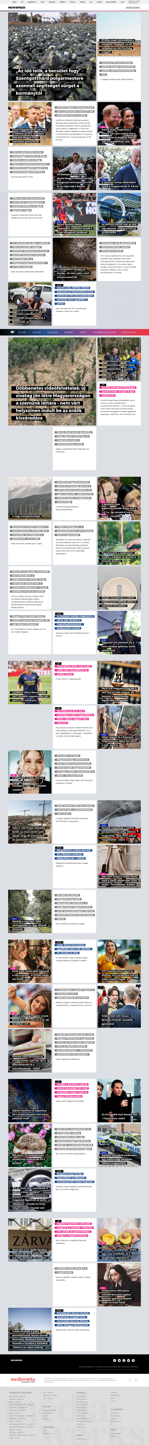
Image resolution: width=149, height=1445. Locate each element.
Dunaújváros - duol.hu (17, 1410)
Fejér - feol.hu (14, 1413)
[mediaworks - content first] (23, 1380)
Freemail (63, 2)
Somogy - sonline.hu (16, 1432)
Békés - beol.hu (15, 1402)
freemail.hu (115, 1413)
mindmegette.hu (83, 1413)
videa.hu (114, 1418)
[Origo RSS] (133, 1360)
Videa (42, 2)
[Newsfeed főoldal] (16, 1360)
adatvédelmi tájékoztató (86, 1367)
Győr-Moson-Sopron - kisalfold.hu (21, 1416)
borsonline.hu (82, 1439)
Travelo (72, 2)
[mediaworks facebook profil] (130, 1380)
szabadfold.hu (48, 1413)
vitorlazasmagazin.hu (84, 1421)
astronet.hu (81, 1396)
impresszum (125, 1367)
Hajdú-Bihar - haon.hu (17, 1418)
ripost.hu (114, 1393)
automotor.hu (82, 1399)
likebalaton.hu (82, 1407)
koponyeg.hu (115, 1416)
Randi (100, 2)
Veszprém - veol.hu (50, 1395)
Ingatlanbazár (111, 2)
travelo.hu (80, 1416)
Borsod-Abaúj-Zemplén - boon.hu (21, 1405)
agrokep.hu (47, 1433)
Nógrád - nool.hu (15, 1430)
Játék (122, 2)
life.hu (113, 1398)
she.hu (113, 1401)
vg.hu (45, 1430)
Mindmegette (32, 2)
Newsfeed (52, 2)
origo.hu (46, 1418)
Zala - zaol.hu (48, 1398)
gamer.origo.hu (82, 1405)
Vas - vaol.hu (48, 1393)
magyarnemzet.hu (49, 1410)
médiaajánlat (134, 1367)
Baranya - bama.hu (16, 1399)
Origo (14, 2)
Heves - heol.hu (15, 1421)
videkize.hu (81, 1424)
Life (22, 2)
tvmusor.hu (81, 1427)
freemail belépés (133, 8)
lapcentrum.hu (116, 1421)
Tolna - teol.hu (14, 1438)
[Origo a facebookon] (114, 1360)
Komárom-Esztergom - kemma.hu (21, 1427)
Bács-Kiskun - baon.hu (17, 1396)
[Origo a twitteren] (119, 1360)
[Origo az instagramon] (123, 1360)
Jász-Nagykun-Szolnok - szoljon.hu (22, 1424)
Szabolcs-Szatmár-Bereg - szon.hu (22, 1435)
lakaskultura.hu (82, 1402)
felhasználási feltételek (102, 1367)
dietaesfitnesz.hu (83, 1418)
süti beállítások (116, 1367)
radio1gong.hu (116, 1433)
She (91, 2)
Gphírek (82, 2)
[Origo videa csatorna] (128, 1360)
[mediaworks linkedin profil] (136, 1380)
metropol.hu (115, 1395)
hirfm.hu (114, 1436)
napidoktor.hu (82, 1410)
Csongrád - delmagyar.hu (18, 1407)
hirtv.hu (45, 1416)
